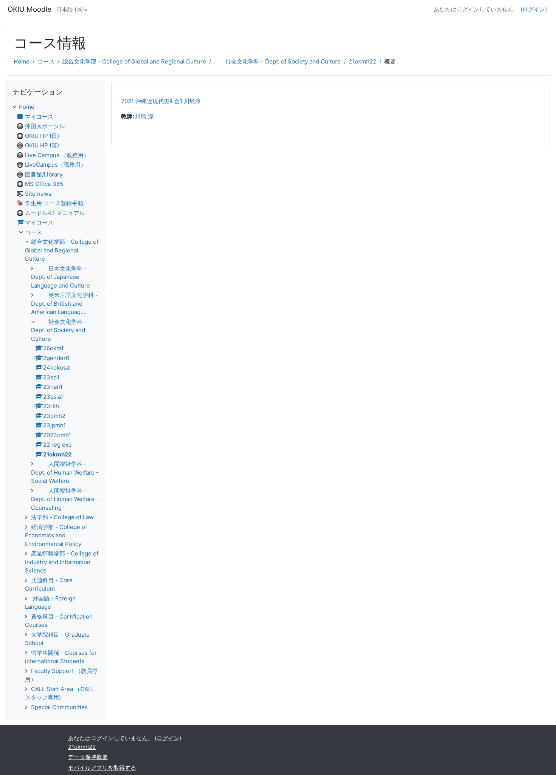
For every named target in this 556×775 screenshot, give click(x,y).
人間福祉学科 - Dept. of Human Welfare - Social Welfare (65, 472)
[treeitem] (55, 407)
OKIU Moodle (29, 9)
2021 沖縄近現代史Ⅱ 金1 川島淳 (161, 101)
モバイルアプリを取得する (102, 767)
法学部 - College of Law (62, 517)
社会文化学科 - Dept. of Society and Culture (277, 61)
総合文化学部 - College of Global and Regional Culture (134, 61)
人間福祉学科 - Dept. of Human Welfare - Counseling (65, 499)
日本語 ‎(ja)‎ (69, 9)
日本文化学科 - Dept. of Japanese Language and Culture (60, 277)
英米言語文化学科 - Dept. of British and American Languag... (64, 303)
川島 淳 (144, 116)
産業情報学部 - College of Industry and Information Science (61, 562)
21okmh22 (362, 61)
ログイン (533, 9)
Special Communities (59, 707)
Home (22, 61)
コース (45, 61)
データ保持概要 (88, 757)
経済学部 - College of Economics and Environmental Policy (56, 535)
